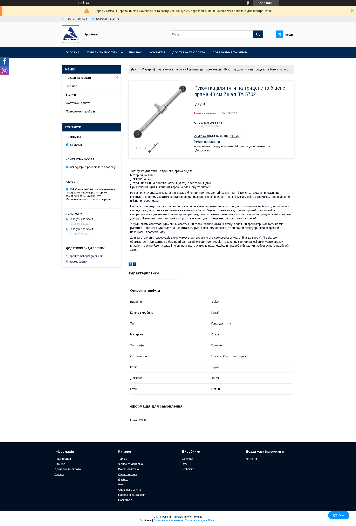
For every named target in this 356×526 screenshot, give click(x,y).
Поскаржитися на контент (168, 520)
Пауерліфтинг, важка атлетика (163, 69)
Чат (341, 515)
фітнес (208, 224)
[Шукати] (258, 34)
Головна (72, 52)
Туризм (122, 458)
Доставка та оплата (188, 52)
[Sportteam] (70, 41)
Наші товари (63, 458)
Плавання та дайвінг (131, 494)
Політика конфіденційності (200, 520)
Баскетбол (125, 499)
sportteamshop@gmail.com (86, 256)
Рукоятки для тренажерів (204, 69)
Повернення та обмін (229, 52)
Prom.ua (197, 516)
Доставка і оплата (78, 103)
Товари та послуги (102, 52)
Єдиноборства (127, 474)
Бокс (121, 484)
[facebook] (130, 264)
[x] (134, 264)
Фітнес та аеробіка (130, 463)
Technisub (188, 469)
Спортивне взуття (129, 489)
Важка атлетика (128, 469)
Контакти (157, 52)
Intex (184, 463)
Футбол (123, 479)
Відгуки (71, 94)
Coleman (187, 458)
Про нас (135, 52)
